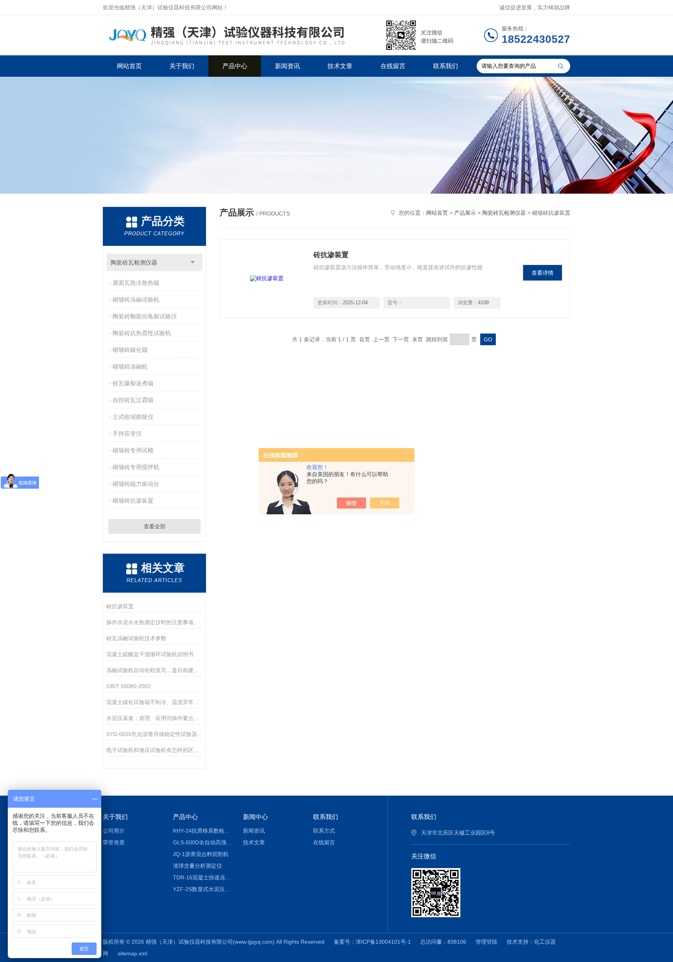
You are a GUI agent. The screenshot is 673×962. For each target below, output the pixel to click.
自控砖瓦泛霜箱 (133, 400)
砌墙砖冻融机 (130, 366)
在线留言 (393, 66)
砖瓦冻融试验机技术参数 (136, 638)
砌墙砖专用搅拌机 (136, 467)
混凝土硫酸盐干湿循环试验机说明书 (150, 654)
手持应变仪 (127, 433)
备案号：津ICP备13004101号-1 (372, 942)
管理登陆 (486, 942)
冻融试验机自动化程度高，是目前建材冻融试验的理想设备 (154, 670)
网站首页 (129, 66)
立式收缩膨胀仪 (133, 416)
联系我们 (445, 66)
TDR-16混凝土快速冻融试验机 (202, 877)
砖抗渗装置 (120, 606)
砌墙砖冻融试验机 (136, 299)
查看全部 (155, 526)
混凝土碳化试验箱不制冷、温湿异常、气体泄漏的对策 (154, 702)
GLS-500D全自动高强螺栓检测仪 (202, 842)
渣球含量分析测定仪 (197, 866)
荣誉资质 (114, 842)
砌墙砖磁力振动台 (136, 483)
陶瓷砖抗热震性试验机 (142, 333)
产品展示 (465, 213)
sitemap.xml (132, 953)
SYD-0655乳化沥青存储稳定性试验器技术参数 (154, 734)
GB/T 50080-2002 (128, 686)
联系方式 (324, 831)
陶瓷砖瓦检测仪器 (134, 262)
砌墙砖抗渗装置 (133, 500)
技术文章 (340, 66)
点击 (192, 262)
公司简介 (114, 831)
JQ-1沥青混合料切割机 (201, 854)
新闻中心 (255, 817)
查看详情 (542, 273)
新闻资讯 (287, 66)
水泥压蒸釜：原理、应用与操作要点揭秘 (154, 718)
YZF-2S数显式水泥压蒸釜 (202, 889)
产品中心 (234, 66)
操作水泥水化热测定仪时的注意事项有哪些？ (154, 622)
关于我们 (181, 66)
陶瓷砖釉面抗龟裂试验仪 (145, 316)
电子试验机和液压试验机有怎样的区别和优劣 (154, 750)
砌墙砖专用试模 (133, 450)
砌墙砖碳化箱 (130, 349)
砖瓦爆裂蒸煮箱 (133, 383)
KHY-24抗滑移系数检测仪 (202, 831)
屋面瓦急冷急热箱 (136, 282)
